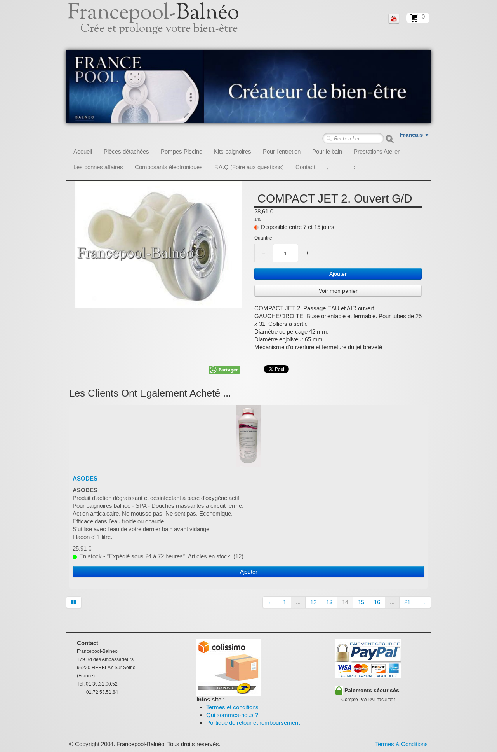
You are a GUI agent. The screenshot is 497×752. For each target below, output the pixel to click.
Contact (305, 167)
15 (361, 602)
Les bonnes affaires (98, 167)
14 (345, 602)
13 (329, 602)
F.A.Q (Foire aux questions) (249, 167)
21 (407, 602)
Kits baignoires (232, 151)
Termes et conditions (232, 707)
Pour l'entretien (282, 151)
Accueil (82, 151)
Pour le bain (327, 151)
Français (414, 134)
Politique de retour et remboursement (253, 722)
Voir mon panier (338, 291)
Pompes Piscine (181, 151)
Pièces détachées (126, 151)
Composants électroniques (169, 167)
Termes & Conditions (401, 744)
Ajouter (338, 274)
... (298, 602)
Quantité (263, 238)
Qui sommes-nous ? (232, 715)
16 (377, 602)
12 (313, 602)
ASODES (85, 478)
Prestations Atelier (377, 151)
